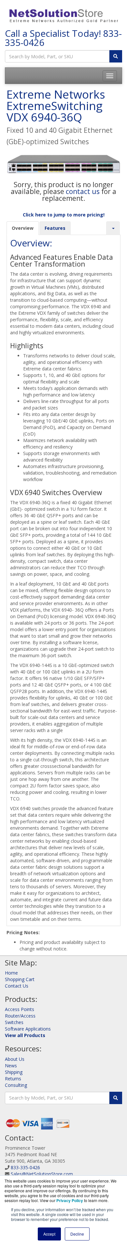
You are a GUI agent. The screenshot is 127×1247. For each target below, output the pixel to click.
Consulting (16, 1085)
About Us (14, 1059)
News (11, 1065)
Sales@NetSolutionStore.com (42, 1174)
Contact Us (16, 986)
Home (11, 973)
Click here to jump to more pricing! (64, 215)
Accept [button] (49, 1234)
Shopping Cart (20, 979)
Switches (14, 1022)
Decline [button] (77, 1234)
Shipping (13, 1072)
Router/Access (20, 1016)
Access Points (19, 1009)
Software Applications (28, 1029)
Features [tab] (55, 228)
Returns (13, 1078)
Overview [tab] (23, 228)
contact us (83, 191)
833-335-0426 (25, 1167)
